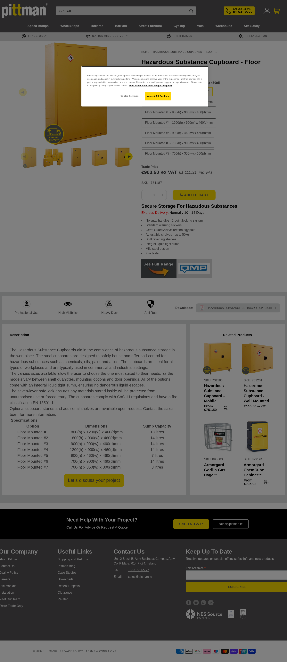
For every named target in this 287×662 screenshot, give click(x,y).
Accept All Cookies (158, 96)
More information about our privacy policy (150, 85)
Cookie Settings (129, 96)
